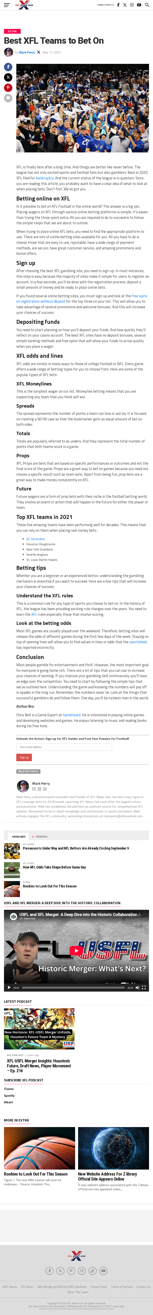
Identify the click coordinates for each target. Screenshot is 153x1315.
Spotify (9, 1095)
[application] (76, 951)
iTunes (9, 1088)
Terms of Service (122, 1286)
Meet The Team (78, 1292)
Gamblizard (71, 715)
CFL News (27, 1286)
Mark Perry (27, 52)
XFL (34, 614)
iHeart (8, 1102)
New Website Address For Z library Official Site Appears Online (107, 1176)
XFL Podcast (15, 1055)
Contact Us (143, 1286)
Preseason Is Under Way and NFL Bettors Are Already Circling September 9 (76, 848)
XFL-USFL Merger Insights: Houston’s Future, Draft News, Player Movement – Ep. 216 (39, 1065)
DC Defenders (35, 538)
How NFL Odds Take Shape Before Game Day (54, 867)
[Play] (9, 988)
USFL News (9, 1286)
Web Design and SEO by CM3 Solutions (62, 1286)
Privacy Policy (98, 1286)
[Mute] (137, 988)
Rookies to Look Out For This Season (49, 886)
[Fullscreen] (144, 988)
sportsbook (138, 642)
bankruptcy (45, 178)
